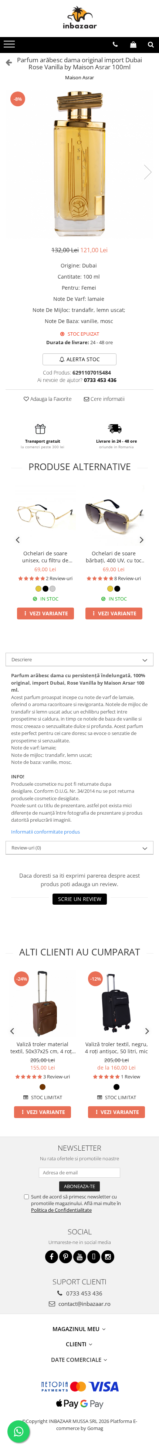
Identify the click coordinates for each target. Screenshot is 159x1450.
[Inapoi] (5, 62)
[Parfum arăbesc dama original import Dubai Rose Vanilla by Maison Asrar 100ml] (79, 164)
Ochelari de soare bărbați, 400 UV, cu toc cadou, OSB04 (114, 557)
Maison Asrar (79, 77)
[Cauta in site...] (151, 44)
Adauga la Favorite (50, 398)
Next (147, 172)
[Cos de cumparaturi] (133, 44)
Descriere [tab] (21, 659)
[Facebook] (51, 1256)
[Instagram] (107, 1256)
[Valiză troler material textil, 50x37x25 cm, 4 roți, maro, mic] (42, 1003)
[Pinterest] (65, 1256)
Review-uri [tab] (26, 847)
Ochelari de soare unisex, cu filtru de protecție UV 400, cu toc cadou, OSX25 (45, 557)
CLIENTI (77, 1344)
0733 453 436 (83, 1293)
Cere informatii (107, 398)
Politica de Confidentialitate (61, 1210)
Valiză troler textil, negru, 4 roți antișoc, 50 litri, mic (116, 1048)
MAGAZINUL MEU (77, 1329)
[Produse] (10, 46)
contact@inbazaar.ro (84, 1303)
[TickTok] (93, 1256)
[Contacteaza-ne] (115, 44)
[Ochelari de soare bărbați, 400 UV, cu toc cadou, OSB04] (113, 515)
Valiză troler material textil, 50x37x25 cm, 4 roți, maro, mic (42, 1048)
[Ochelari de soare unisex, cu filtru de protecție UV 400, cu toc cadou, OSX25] (45, 515)
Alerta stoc (83, 359)
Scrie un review (79, 898)
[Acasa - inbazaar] (79, 18)
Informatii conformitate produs (45, 831)
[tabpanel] (79, 164)
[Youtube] (79, 1256)
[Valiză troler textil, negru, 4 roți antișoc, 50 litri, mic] (116, 1003)
